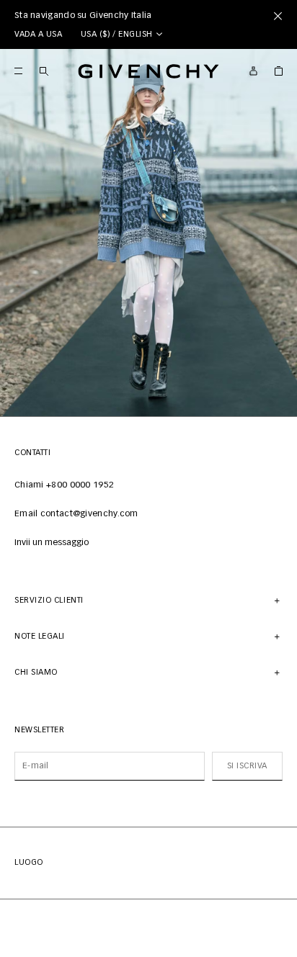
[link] (278, 71)
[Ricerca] (43, 71)
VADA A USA (38, 34)
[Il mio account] (253, 71)
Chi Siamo (36, 672)
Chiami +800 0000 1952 (64, 485)
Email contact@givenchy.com (76, 514)
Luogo (28, 862)
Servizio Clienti (49, 600)
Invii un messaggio (51, 543)
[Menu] (18, 71)
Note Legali (39, 636)
